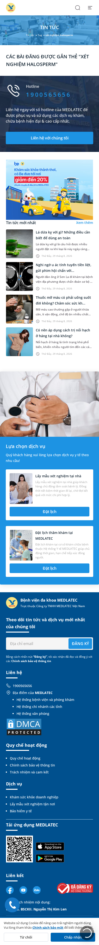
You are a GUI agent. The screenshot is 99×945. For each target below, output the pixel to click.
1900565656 (22, 685)
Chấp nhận (73, 937)
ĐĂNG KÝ (80, 643)
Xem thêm (84, 222)
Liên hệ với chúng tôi (49, 138)
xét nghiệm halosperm (59, 35)
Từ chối (26, 937)
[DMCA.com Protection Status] (24, 726)
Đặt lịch (49, 511)
